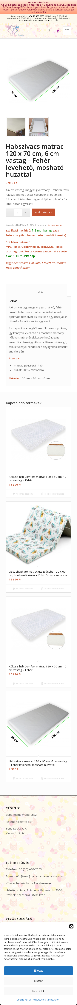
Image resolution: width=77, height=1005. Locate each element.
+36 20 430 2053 (36, 16)
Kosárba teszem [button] (24, 493)
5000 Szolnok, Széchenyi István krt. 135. (38, 20)
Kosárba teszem (43, 212)
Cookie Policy (24, 999)
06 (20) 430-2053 (30, 869)
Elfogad (38, 970)
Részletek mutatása (53, 493)
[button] (71, 926)
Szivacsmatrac (55, 224)
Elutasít (38, 980)
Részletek (38, 991)
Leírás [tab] (37, 292)
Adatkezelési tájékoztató (46, 999)
